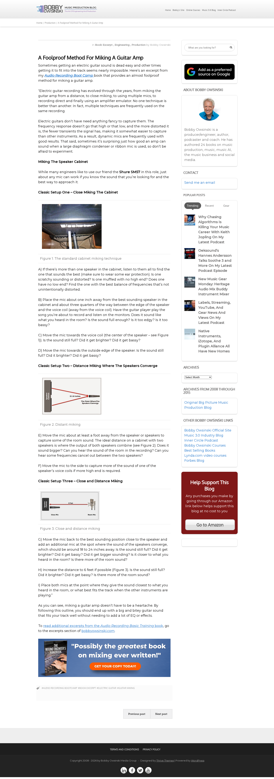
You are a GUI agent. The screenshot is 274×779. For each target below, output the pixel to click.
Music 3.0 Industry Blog (203, 435)
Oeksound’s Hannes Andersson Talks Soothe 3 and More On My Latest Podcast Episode (215, 260)
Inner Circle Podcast (227, 10)
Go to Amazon (209, 524)
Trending (192, 205)
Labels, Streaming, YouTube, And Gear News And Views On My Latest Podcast (214, 313)
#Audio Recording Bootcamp (59, 688)
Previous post (136, 714)
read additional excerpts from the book (103, 626)
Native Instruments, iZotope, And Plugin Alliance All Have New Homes (214, 341)
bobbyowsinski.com (98, 631)
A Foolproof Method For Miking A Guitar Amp (90, 57)
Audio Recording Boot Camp (69, 75)
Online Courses (193, 10)
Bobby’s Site (178, 10)
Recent (209, 205)
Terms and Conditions (124, 749)
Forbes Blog (194, 461)
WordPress (197, 760)
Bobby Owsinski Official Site (207, 430)
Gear (226, 205)
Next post (161, 714)
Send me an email (199, 183)
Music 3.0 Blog (209, 10)
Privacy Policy (151, 749)
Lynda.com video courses (205, 455)
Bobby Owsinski (160, 44)
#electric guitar (106, 688)
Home (168, 10)
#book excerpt (87, 688)
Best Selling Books (199, 450)
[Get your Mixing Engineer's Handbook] (104, 676)
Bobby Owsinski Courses (205, 445)
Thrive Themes (165, 760)
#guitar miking (126, 688)
